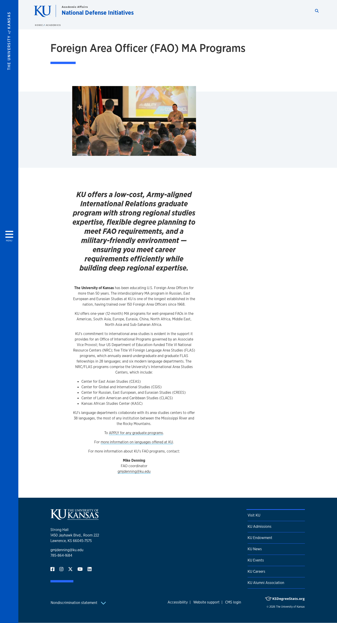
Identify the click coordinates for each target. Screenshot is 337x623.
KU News (255, 549)
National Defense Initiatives (98, 12)
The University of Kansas (290, 607)
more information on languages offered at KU (137, 442)
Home (39, 25)
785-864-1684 (61, 555)
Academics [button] (53, 25)
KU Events (256, 560)
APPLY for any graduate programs (136, 432)
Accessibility (178, 602)
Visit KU (254, 515)
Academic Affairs (75, 7)
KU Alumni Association (266, 582)
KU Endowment (260, 537)
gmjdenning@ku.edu (134, 471)
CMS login (233, 602)
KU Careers (256, 571)
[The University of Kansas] (74, 517)
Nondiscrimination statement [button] (74, 602)
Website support (206, 602)
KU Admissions (259, 526)
